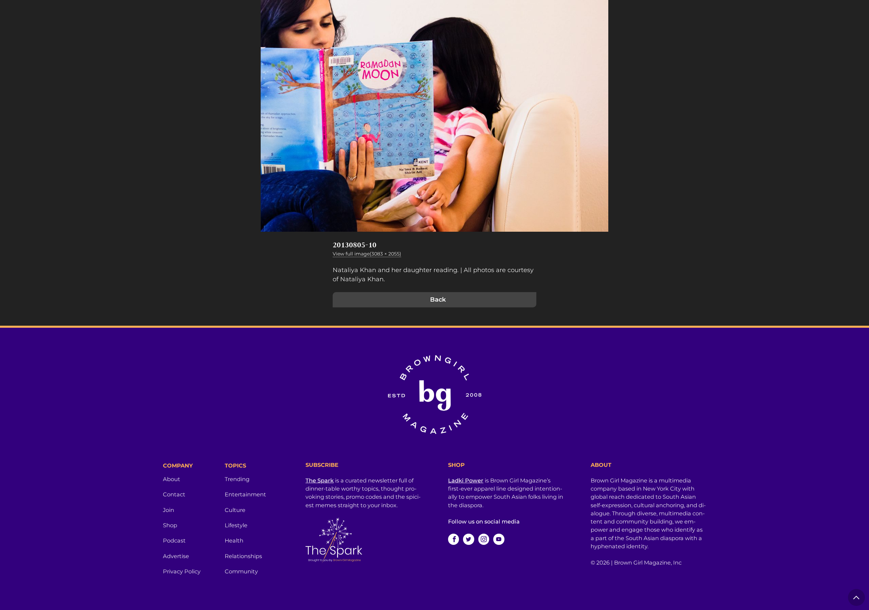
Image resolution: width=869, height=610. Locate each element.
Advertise (176, 556)
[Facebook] (453, 539)
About (171, 479)
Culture (235, 510)
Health (234, 540)
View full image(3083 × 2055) (367, 254)
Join (168, 510)
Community (241, 571)
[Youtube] (498, 539)
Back (438, 299)
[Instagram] (483, 539)
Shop (170, 525)
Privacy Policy (182, 571)
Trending (237, 479)
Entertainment (245, 494)
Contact (174, 494)
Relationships (243, 556)
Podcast (174, 540)
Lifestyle (236, 525)
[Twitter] (468, 539)
